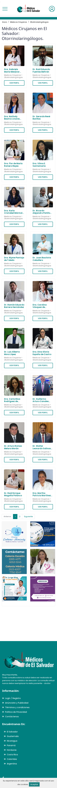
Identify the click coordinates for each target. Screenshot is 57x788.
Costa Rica (12, 754)
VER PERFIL (14, 82)
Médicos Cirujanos (18, 22)
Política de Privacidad (16, 711)
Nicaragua (12, 740)
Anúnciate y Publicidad (16, 702)
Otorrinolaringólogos (39, 22)
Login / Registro (13, 698)
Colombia (12, 759)
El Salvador (12, 731)
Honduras (12, 750)
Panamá (11, 745)
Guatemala (13, 736)
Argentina (12, 763)
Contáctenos (12, 716)
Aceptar (34, 784)
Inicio (4, 22)
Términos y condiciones (17, 707)
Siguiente (28, 516)
